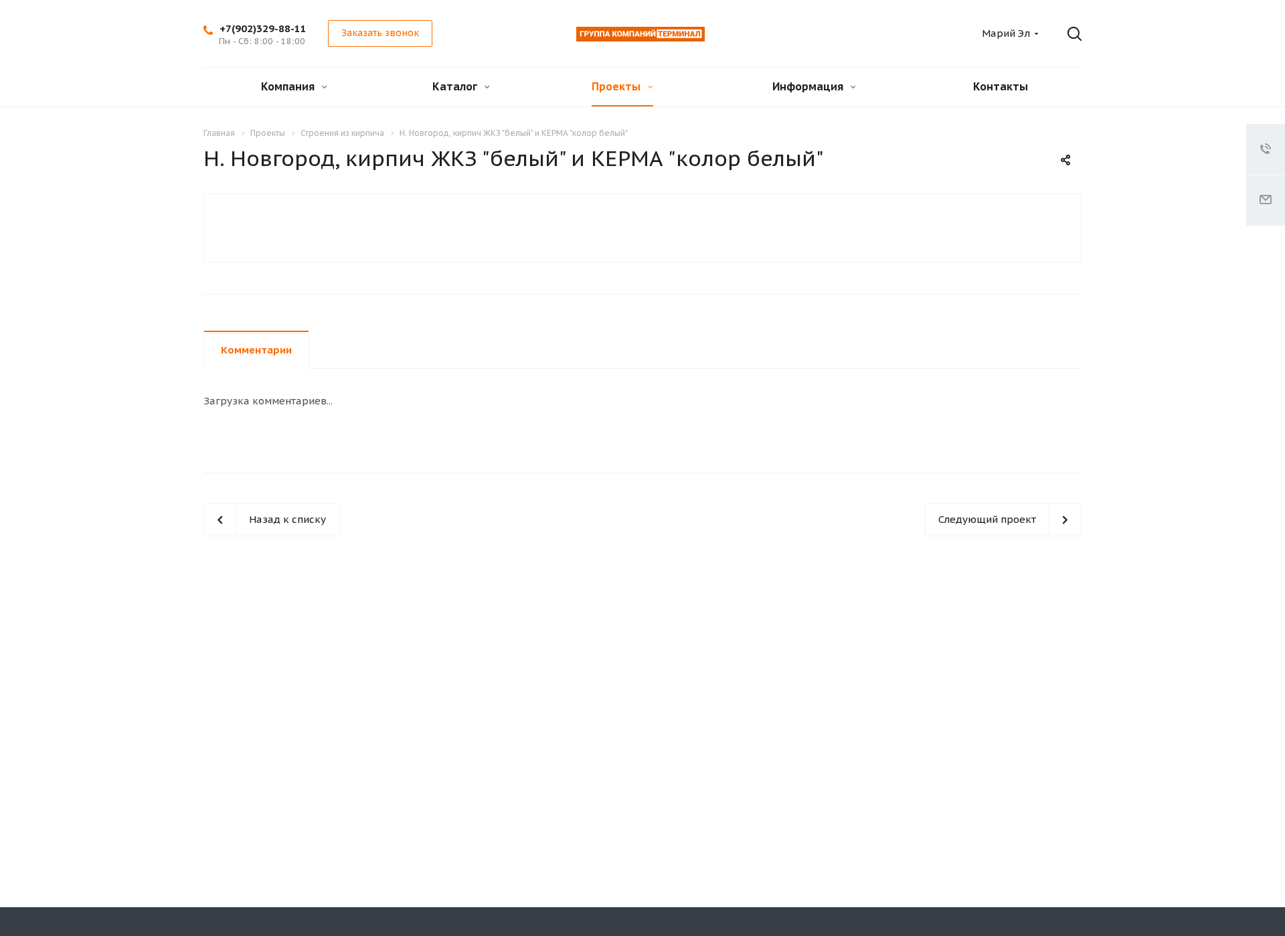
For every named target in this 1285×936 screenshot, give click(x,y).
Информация (809, 86)
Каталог (456, 86)
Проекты (617, 86)
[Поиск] (1065, 34)
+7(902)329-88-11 (263, 28)
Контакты (1000, 86)
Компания (289, 86)
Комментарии (256, 349)
